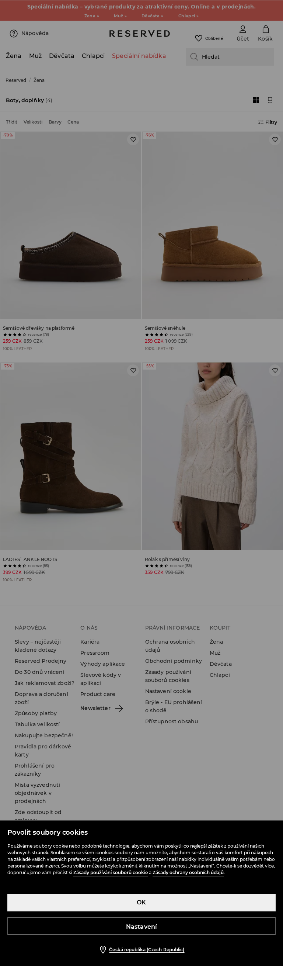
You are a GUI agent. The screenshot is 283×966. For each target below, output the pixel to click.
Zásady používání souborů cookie (110, 872)
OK (141, 902)
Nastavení (141, 926)
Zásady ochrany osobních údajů (188, 872)
